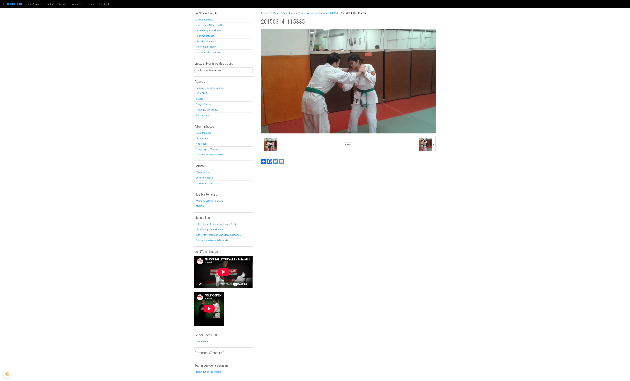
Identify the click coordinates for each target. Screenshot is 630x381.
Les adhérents (203, 133)
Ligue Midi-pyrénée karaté (209, 229)
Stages (199, 99)
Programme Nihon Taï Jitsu (210, 25)
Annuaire (77, 4)
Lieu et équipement (206, 41)
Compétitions (203, 115)
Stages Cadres (203, 104)
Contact (50, 4)
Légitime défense (205, 36)
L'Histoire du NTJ (204, 19)
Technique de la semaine (209, 52)
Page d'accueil (33, 4)
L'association (203, 172)
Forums (90, 4)
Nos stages (289, 13)
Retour (348, 144)
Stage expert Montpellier (209, 149)
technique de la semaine (208, 372)
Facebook (104, 4)
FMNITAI (200, 206)
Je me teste (202, 341)
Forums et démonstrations (210, 88)
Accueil (264, 13)
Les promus (202, 138)
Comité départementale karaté (212, 240)
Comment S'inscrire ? (207, 46)
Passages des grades (207, 109)
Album (276, 13)
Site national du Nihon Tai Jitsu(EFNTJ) (216, 224)
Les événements (204, 177)
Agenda (63, 4)
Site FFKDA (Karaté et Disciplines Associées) (219, 235)
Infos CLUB (201, 93)
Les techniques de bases (208, 30)
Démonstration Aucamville (210, 154)
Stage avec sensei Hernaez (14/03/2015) (320, 13)
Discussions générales (207, 183)
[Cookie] (7, 374)
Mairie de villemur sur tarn (209, 201)
